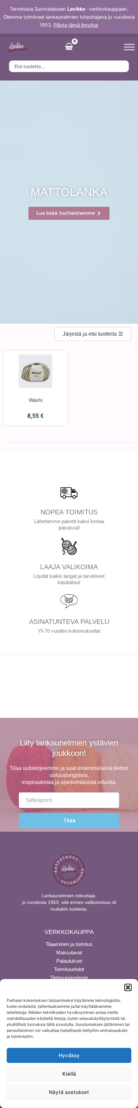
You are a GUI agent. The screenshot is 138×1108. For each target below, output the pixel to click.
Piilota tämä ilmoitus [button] (76, 25)
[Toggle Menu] (129, 47)
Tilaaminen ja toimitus (69, 944)
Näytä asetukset (69, 1092)
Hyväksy (69, 1055)
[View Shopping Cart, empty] (69, 47)
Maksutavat (69, 952)
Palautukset (69, 961)
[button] (128, 987)
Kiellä (69, 1074)
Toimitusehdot (69, 969)
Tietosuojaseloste (69, 977)
